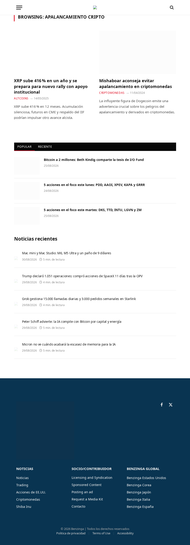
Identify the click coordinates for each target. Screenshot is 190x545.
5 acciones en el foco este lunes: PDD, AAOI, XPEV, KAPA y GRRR (94, 185)
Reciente (45, 146)
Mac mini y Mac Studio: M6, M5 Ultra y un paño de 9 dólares (66, 253)
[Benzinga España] (95, 7)
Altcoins (21, 98)
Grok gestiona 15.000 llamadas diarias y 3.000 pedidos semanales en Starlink (79, 299)
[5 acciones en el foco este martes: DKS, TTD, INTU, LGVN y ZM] (27, 216)
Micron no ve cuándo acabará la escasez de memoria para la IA (69, 344)
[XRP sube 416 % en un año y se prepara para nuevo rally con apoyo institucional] (52, 52)
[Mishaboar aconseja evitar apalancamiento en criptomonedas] (137, 52)
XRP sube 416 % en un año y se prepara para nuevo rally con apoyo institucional (51, 86)
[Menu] (19, 7)
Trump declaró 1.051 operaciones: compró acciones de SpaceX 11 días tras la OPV (82, 276)
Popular (24, 146)
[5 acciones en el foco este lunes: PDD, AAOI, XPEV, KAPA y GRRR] (27, 191)
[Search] (171, 7)
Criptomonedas (112, 93)
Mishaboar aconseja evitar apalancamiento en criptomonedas (135, 83)
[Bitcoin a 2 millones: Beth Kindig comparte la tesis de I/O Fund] (27, 166)
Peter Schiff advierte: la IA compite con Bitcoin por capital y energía (71, 321)
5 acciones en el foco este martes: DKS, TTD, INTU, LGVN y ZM (93, 210)
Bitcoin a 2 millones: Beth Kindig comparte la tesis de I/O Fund (94, 159)
